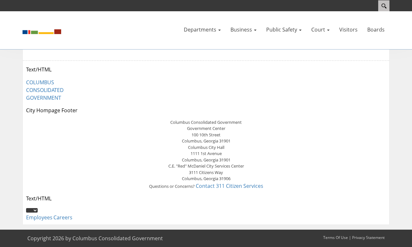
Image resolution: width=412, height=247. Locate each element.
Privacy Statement (368, 237)
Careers (62, 217)
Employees (39, 217)
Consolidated (45, 90)
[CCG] (42, 29)
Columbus (40, 82)
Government (43, 97)
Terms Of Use (335, 237)
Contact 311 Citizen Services (229, 185)
